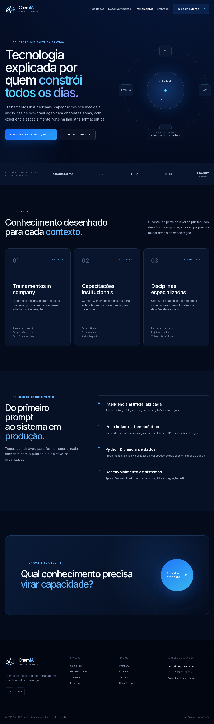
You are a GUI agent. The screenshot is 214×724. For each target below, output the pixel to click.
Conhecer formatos (77, 134)
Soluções (98, 8)
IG (9, 692)
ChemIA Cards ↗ (128, 683)
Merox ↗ (124, 677)
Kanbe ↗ (124, 671)
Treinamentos (144, 8)
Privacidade (60, 717)
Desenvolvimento (119, 8)
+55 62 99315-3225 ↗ (180, 672)
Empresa (163, 8)
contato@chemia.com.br (184, 666)
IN (20, 692)
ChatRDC (124, 665)
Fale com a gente (191, 9)
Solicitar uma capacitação (31, 134)
